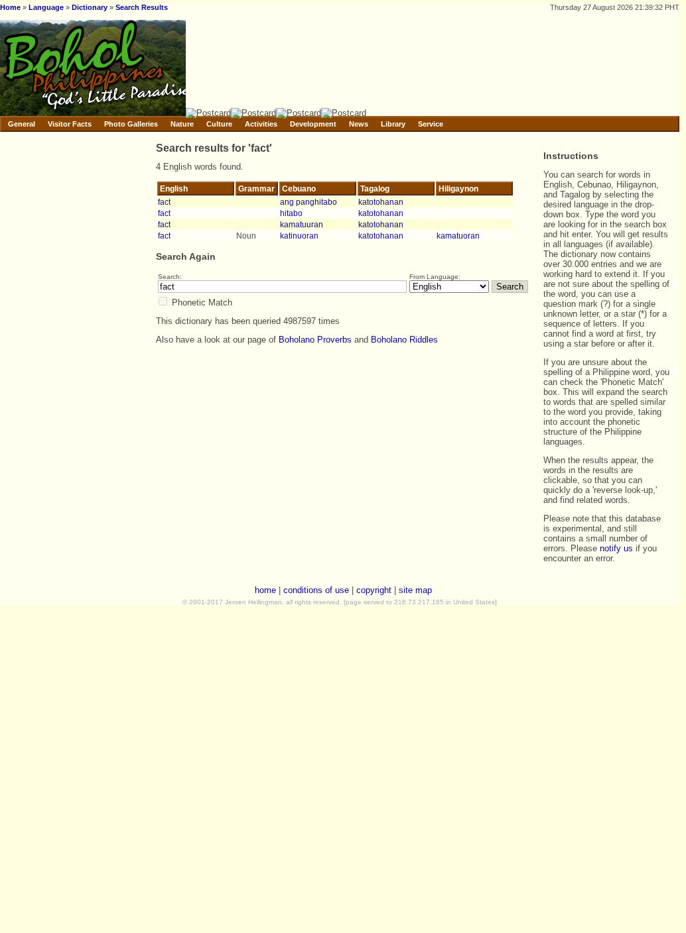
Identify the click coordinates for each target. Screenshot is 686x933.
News (358, 124)
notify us (616, 548)
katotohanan (380, 201)
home (265, 590)
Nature (182, 124)
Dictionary (89, 7)
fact (164, 201)
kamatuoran (458, 235)
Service (430, 124)
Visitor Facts (70, 124)
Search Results (141, 7)
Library (393, 124)
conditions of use (316, 590)
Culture (219, 124)
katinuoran (299, 235)
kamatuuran (301, 224)
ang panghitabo (308, 201)
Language (46, 7)
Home (10, 7)
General (21, 124)
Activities (261, 124)
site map (415, 590)
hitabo (291, 213)
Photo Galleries (131, 124)
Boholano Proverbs (315, 340)
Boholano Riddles (404, 340)
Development (313, 124)
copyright (373, 590)
